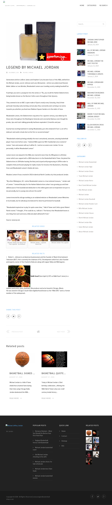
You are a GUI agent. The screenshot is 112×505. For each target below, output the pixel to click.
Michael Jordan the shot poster (95, 62)
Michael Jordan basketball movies (42, 477)
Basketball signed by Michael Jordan (22, 373)
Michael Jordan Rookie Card (88, 204)
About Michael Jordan (86, 232)
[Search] (103, 24)
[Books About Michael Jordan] (89, 461)
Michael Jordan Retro (86, 181)
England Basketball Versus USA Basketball (40, 441)
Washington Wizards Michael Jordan (95, 94)
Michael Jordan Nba (85, 222)
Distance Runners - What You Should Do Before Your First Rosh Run (42, 433)
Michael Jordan (28, 72)
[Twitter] (14, 316)
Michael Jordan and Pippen (95, 83)
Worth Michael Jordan (86, 218)
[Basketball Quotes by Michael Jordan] (54, 359)
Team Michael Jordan (86, 176)
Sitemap (64, 441)
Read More (14, 398)
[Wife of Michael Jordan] (96, 447)
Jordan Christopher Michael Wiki (95, 41)
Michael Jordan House (86, 213)
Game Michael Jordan (86, 227)
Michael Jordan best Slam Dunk (42, 470)
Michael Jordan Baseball (87, 199)
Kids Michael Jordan (85, 190)
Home (82, 5)
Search (104, 5)
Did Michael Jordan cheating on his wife (40, 456)
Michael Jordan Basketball (87, 162)
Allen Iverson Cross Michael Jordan (95, 126)
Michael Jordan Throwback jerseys (95, 72)
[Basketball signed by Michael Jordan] (22, 359)
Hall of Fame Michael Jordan (95, 104)
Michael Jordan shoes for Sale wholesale (42, 463)
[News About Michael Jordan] (96, 454)
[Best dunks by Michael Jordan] (96, 440)
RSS (62, 446)
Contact (64, 436)
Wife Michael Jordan (85, 208)
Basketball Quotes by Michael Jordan (54, 373)
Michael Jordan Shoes (86, 171)
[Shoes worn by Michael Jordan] (89, 440)
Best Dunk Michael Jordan (87, 185)
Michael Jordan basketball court (42, 448)
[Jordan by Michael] (89, 447)
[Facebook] (8, 316)
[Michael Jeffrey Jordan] (19, 3)
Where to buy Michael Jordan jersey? (96, 115)
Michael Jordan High (85, 167)
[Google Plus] (19, 316)
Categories (91, 5)
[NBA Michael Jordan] (89, 454)
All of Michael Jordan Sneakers (96, 51)
